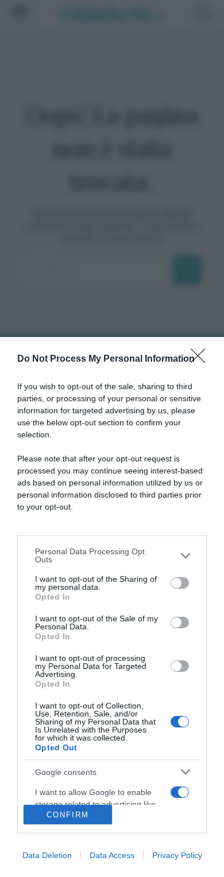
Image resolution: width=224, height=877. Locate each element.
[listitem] (112, 555)
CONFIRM (68, 815)
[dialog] (112, 607)
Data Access (112, 855)
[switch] (180, 583)
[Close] (202, 359)
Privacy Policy (177, 855)
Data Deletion (47, 855)
